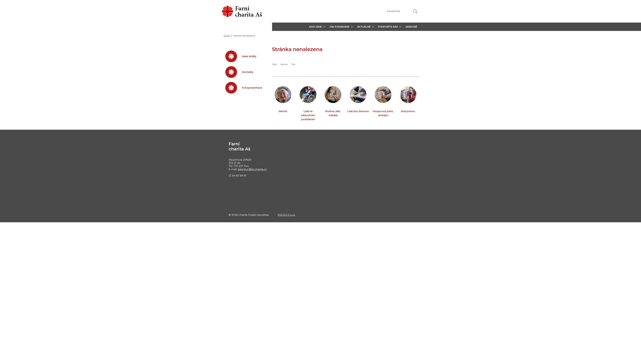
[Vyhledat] (415, 11)
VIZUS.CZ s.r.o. (286, 214)
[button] (317, 27)
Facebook (393, 11)
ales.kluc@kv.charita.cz (252, 169)
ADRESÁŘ (411, 26)
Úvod (227, 35)
